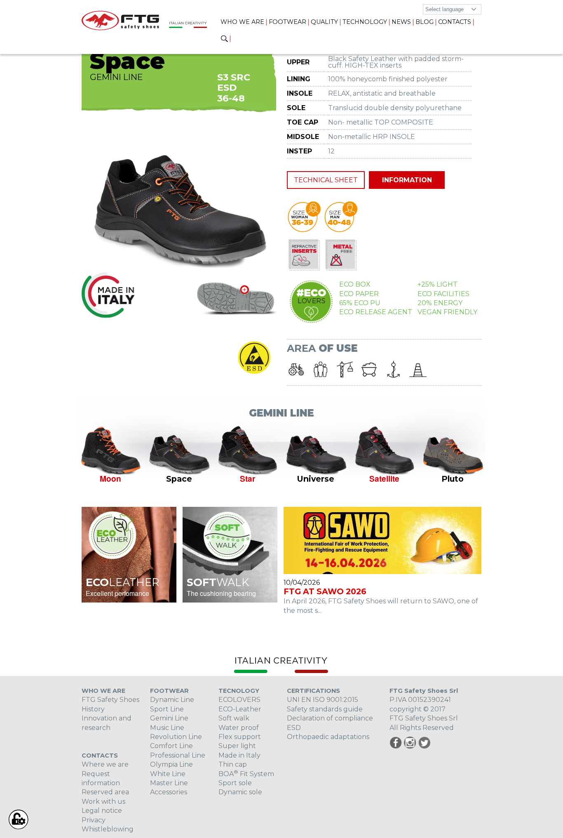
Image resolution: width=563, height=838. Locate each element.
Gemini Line (169, 718)
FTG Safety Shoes (110, 700)
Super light (237, 746)
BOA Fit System (246, 774)
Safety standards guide (325, 709)
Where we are (105, 764)
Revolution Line (176, 737)
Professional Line (177, 755)
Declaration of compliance (330, 718)
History (93, 709)
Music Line (167, 728)
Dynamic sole (240, 792)
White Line (167, 774)
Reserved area (105, 792)
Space (179, 479)
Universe (315, 479)
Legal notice (102, 810)
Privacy (94, 820)
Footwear (287, 22)
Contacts (454, 22)
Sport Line (167, 709)
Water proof (238, 728)
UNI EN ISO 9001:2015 (322, 700)
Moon (110, 478)
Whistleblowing (108, 829)
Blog (424, 22)
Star (247, 478)
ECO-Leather (239, 709)
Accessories (168, 792)
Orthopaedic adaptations (328, 737)
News (401, 22)
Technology (364, 22)
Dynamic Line (172, 700)
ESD (294, 728)
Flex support (239, 737)
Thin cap (232, 764)
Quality (324, 22)
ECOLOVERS (239, 700)
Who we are (242, 22)
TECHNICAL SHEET (326, 180)
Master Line (169, 783)
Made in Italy (239, 755)
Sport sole (235, 783)
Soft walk (233, 718)
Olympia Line (171, 764)
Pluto (452, 479)
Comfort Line (171, 746)
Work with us (103, 801)
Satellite (384, 478)
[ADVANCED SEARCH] (224, 39)
